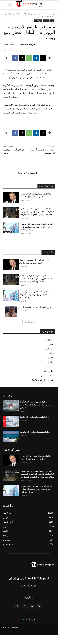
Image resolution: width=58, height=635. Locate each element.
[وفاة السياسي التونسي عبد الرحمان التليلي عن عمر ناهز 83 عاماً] (11, 197)
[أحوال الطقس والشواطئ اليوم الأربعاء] (11, 436)
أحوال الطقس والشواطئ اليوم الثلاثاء (34, 417)
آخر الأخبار (43, 13)
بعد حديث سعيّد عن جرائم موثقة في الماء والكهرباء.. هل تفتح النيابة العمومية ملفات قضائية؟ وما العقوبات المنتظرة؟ (37, 211)
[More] (50, 58)
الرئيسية (52, 13)
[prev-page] (5, 239)
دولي (51, 21)
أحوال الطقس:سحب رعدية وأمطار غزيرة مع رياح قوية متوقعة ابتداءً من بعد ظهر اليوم (35, 405)
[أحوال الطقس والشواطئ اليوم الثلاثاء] (11, 421)
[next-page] (9, 239)
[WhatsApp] (29, 58)
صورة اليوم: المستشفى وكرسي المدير (35, 307)
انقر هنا (25, 619)
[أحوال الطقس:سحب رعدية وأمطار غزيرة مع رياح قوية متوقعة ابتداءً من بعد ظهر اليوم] (11, 405)
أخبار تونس (7, 232)
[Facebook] (15, 58)
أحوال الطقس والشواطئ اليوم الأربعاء (35, 432)
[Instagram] (25, 606)
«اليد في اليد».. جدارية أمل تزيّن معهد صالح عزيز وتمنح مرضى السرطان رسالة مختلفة (36, 227)
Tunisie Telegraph (29, 44)
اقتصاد (46, 21)
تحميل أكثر (28, 322)
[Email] (43, 58)
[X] (22, 58)
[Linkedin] (36, 58)
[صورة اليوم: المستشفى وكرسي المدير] (11, 311)
